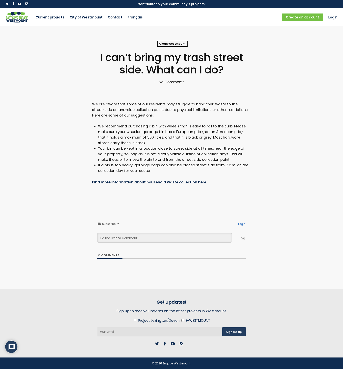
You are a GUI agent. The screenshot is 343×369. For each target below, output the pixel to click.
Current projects (50, 17)
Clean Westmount (172, 44)
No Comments (172, 81)
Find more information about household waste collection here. (149, 182)
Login (332, 17)
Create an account (302, 17)
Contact (115, 17)
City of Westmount (86, 17)
